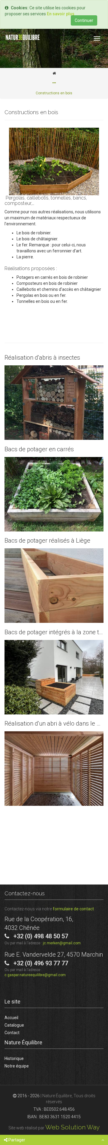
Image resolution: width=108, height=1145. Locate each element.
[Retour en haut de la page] (103, 1140)
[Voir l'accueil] (54, 73)
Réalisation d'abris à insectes (54, 402)
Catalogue (14, 1025)
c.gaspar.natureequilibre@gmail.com (35, 975)
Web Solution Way (72, 1127)
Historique (14, 1058)
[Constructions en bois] (54, 161)
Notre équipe (16, 1066)
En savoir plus (60, 13)
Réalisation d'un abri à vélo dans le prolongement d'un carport (54, 768)
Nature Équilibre (23, 1042)
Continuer (84, 20)
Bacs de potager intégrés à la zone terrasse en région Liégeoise (54, 677)
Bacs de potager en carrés (54, 494)
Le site (12, 1001)
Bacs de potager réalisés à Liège (54, 585)
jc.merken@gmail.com (62, 943)
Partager (16, 1139)
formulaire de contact (73, 908)
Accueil (11, 1017)
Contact (12, 1032)
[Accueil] (22, 37)
